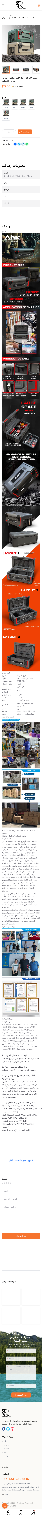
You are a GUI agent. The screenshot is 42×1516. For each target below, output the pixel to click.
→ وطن (4, 1441)
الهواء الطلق (9, 140)
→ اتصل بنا (5, 1459)
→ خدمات (5, 1448)
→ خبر (4, 1452)
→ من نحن (5, 1456)
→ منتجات (5, 1445)
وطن (3, 18)
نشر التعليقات (21, 1236)
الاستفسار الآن (24, 132)
